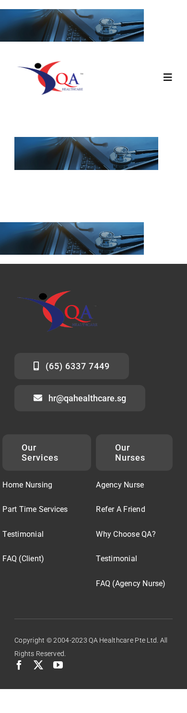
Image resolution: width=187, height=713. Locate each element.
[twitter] (38, 665)
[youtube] (58, 665)
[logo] (54, 60)
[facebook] (19, 665)
